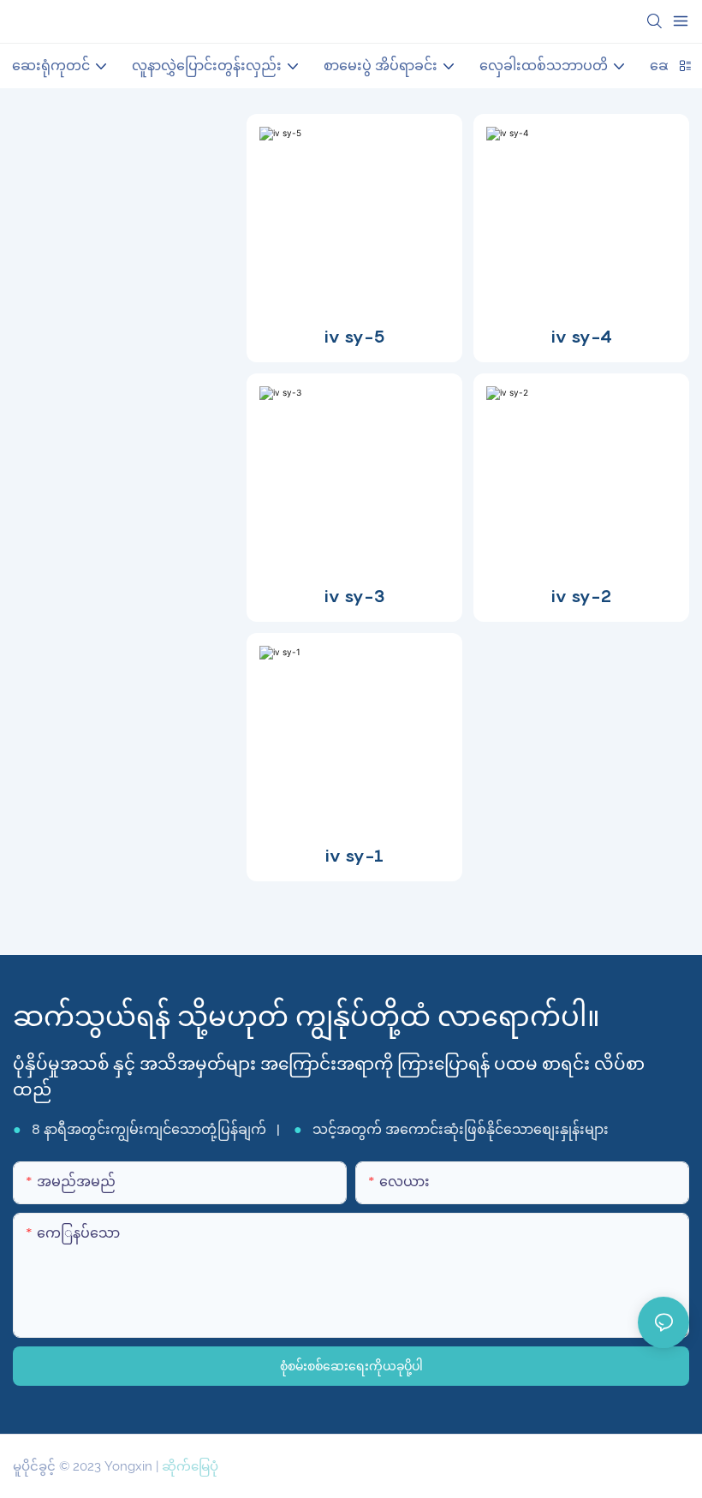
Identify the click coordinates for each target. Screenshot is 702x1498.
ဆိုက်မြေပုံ (190, 1466)
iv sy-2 (581, 596)
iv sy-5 (354, 336)
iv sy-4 (581, 336)
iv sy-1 (354, 855)
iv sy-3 (354, 596)
